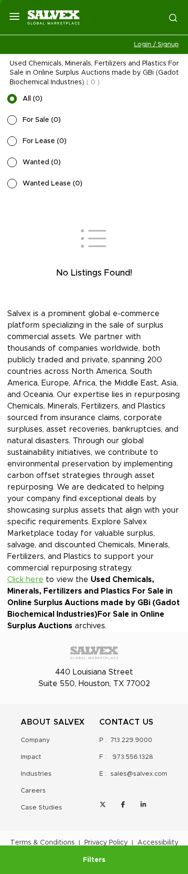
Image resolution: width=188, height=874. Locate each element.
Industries (36, 774)
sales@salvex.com (138, 774)
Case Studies (41, 808)
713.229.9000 (131, 740)
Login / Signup (156, 44)
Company (35, 740)
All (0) (32, 98)
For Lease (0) (45, 141)
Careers (33, 791)
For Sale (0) (42, 120)
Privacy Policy (106, 842)
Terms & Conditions (42, 842)
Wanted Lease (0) (52, 183)
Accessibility (157, 842)
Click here (25, 579)
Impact (31, 757)
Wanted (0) (42, 162)
